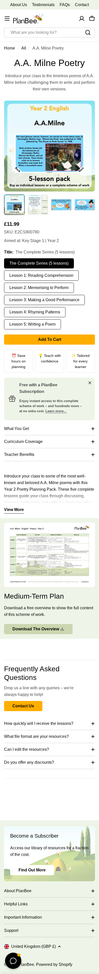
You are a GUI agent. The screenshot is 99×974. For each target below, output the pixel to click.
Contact (82, 5)
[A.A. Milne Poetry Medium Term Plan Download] (49, 526)
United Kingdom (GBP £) (33, 946)
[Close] (90, 383)
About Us (18, 5)
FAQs (65, 5)
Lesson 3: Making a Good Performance (44, 300)
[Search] (88, 32)
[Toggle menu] (7, 18)
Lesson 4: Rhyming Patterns (34, 312)
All (23, 48)
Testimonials (43, 5)
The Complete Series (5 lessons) (39, 263)
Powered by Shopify (54, 964)
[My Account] (82, 18)
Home (9, 48)
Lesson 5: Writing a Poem (32, 324)
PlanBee (26, 964)
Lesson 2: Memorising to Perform (39, 287)
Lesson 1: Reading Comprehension (41, 275)
